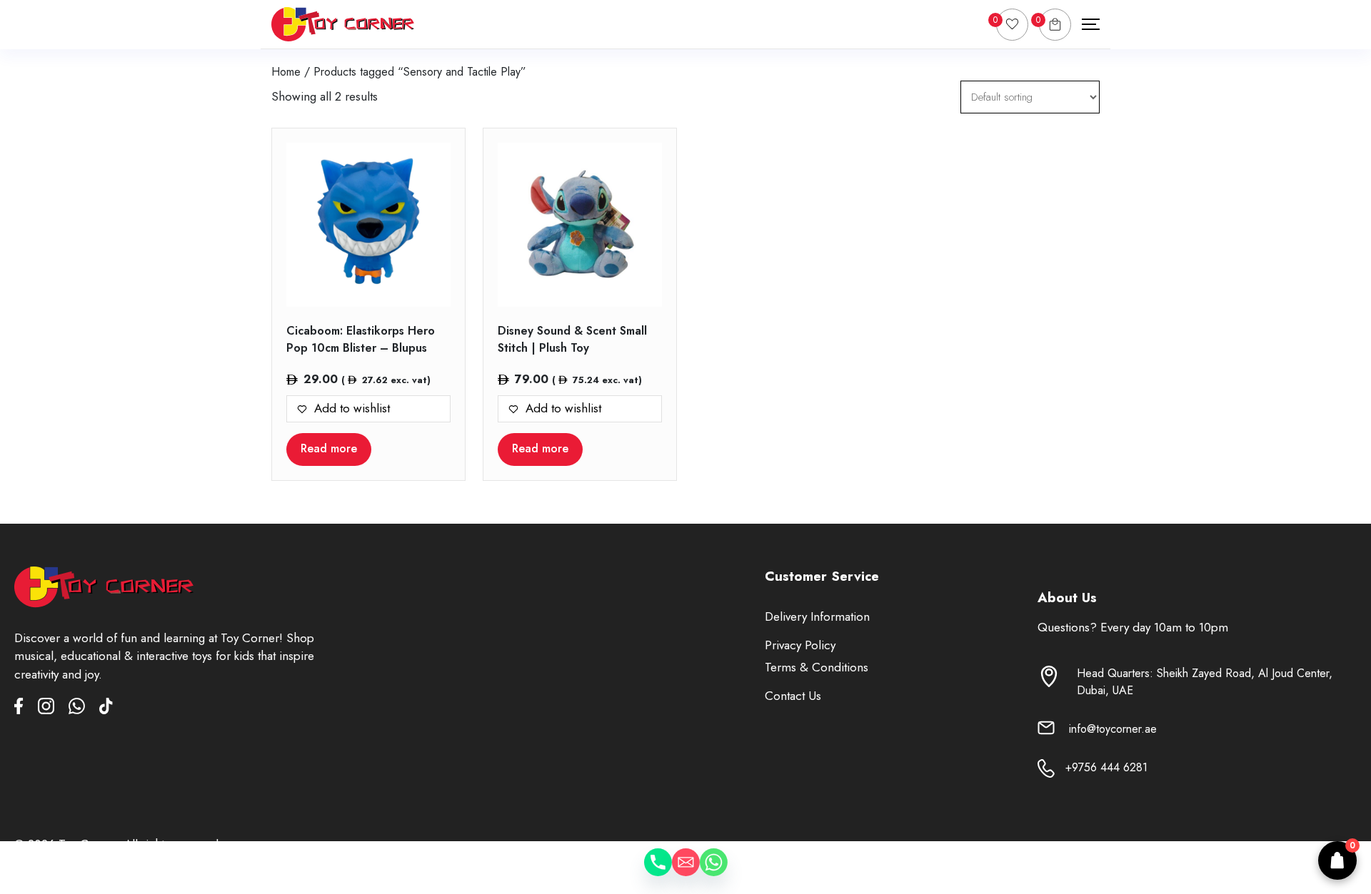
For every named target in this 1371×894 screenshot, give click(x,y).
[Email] (686, 873)
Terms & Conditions (816, 667)
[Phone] (644, 873)
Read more (329, 448)
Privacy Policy (800, 645)
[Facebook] (26, 709)
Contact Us (793, 695)
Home (286, 72)
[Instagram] (53, 709)
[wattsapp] (84, 709)
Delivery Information (817, 616)
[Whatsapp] (728, 873)
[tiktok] (106, 709)
